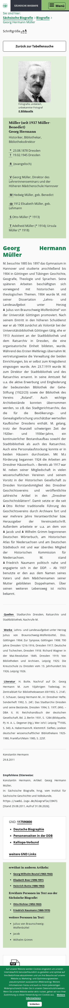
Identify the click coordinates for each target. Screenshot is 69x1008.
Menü (60, 6)
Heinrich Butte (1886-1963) (28, 885)
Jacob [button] (10, 532)
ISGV (5, 5)
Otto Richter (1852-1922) (27, 904)
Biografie (42, 18)
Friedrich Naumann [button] (20, 563)
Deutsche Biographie (28, 829)
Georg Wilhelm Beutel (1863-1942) (33, 873)
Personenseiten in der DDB (33, 836)
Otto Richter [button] (15, 506)
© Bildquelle (25, 111)
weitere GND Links (22, 854)
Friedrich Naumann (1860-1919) (31, 910)
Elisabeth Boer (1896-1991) (28, 880)
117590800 (24, 822)
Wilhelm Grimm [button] (36, 532)
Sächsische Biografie (18, 18)
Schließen (35, 1004)
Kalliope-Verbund (26, 842)
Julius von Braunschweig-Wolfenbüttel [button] (32, 310)
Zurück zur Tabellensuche (34, 46)
